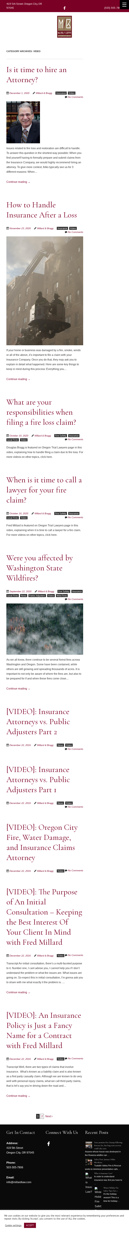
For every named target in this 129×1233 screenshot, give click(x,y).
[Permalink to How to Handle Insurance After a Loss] (44, 238)
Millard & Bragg (44, 93)
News (23, 595)
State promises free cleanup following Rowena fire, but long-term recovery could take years (108, 1145)
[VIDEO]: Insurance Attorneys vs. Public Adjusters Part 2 (38, 722)
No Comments (75, 97)
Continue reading (18, 181)
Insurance (61, 93)
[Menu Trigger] (124, 4)
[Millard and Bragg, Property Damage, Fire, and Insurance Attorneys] (64, 32)
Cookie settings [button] (13, 1225)
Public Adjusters (37, 595)
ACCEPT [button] (30, 1225)
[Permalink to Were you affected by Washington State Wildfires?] (44, 605)
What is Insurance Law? (103, 1173)
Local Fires (12, 439)
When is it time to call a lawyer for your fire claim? (44, 490)
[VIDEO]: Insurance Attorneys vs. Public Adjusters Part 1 (38, 780)
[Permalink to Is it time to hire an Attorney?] (23, 103)
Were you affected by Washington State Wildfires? (39, 568)
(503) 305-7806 (113, 7)
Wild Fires (62, 595)
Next (48, 1116)
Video (72, 93)
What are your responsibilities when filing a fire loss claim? (41, 412)
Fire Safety (60, 435)
